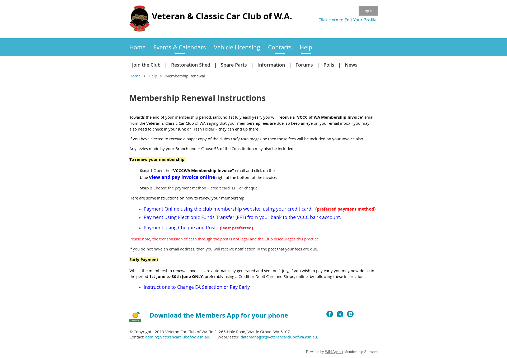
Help (153, 75)
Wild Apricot (334, 352)
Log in (368, 10)
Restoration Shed (190, 65)
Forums (304, 65)
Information (271, 65)
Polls (328, 65)
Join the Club (146, 65)
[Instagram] (350, 314)
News (351, 65)
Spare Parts (234, 65)
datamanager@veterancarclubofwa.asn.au (279, 337)
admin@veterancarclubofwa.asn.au (177, 337)
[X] (340, 314)
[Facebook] (329, 314)
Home (134, 75)
